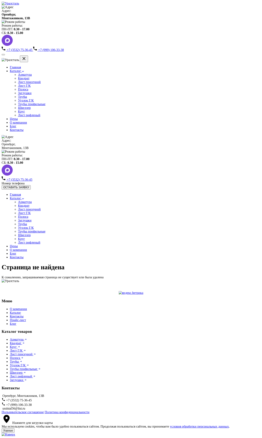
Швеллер (24, 108)
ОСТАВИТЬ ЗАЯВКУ (16, 187)
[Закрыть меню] (24, 58)
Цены (14, 119)
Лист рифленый (29, 115)
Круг (21, 111)
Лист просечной (29, 82)
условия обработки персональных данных (199, 426)
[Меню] (3, 54)
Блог (13, 126)
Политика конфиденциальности (67, 412)
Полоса (23, 89)
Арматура (25, 74)
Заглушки (25, 93)
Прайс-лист (18, 320)
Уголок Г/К (26, 100)
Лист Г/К (24, 85)
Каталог (16, 71)
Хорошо (8, 430)
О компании (18, 122)
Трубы (22, 96)
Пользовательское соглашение (23, 412)
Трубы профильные (31, 104)
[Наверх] (8, 434)
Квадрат (23, 78)
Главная (15, 67)
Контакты (17, 130)
